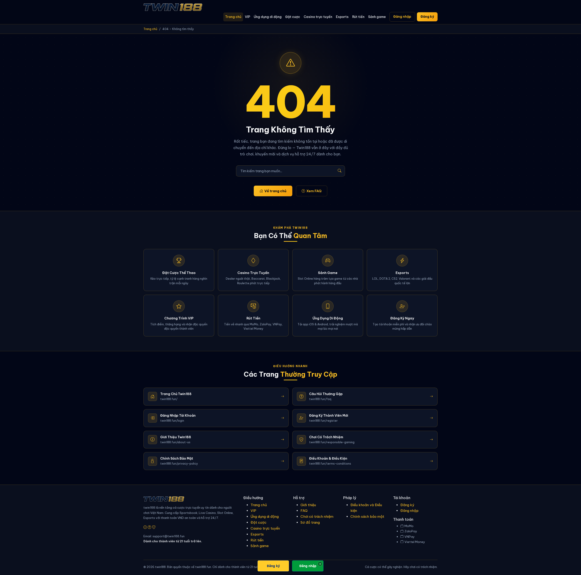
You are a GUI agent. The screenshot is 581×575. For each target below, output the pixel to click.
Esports (342, 17)
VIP (247, 17)
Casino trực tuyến (318, 17)
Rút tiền (358, 17)
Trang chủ (233, 17)
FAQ (304, 510)
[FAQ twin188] (149, 527)
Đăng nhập (402, 17)
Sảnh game (377, 17)
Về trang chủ (275, 191)
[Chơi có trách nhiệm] (153, 527)
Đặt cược (292, 17)
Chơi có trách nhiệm (316, 516)
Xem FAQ (314, 191)
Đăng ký (427, 17)
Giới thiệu (308, 505)
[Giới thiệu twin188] (145, 527)
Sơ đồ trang (310, 522)
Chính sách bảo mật (367, 516)
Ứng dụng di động (268, 17)
